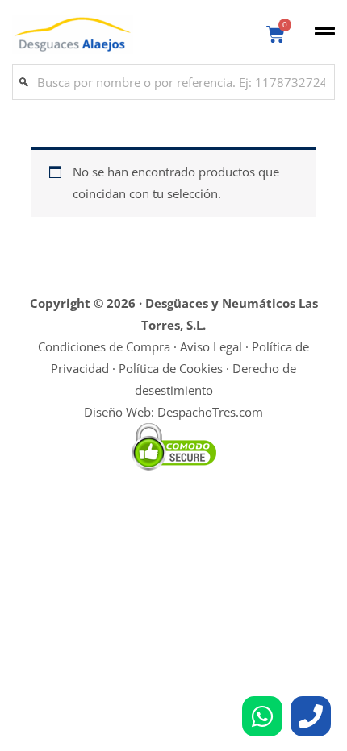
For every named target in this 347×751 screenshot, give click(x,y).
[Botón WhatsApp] (262, 716)
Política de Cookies (171, 368)
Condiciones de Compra (104, 346)
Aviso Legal (211, 346)
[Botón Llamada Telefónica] (311, 716)
